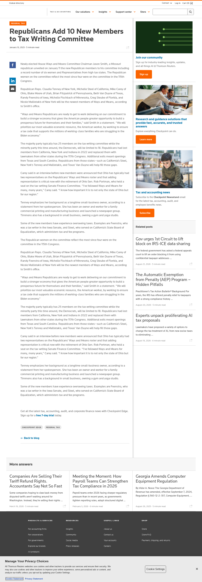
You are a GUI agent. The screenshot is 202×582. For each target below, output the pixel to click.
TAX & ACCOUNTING (60, 12)
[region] (101, 569)
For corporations (35, 534)
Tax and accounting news (153, 192)
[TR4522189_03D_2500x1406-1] (164, 37)
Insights (69, 529)
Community (71, 534)
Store (144, 529)
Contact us (108, 534)
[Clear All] (184, 12)
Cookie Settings (155, 569)
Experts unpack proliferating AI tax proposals (164, 318)
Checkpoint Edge (31, 427)
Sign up (144, 74)
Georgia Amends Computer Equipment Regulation (161, 478)
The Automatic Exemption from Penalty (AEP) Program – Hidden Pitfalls (163, 279)
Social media (72, 540)
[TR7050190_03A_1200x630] (164, 100)
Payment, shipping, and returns (156, 540)
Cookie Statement (14, 579)
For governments (36, 540)
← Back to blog (30, 438)
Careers (107, 546)
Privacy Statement (33, 579)
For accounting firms (37, 529)
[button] (85, 12)
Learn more (146, 139)
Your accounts (110, 540)
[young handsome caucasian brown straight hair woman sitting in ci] (164, 169)
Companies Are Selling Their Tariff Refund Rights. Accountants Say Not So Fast (35, 481)
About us (108, 529)
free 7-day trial (45, 415)
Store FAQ (146, 534)
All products (33, 551)
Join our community (149, 57)
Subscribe (145, 212)
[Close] (196, 568)
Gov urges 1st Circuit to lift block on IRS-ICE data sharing (163, 241)
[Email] (12, 88)
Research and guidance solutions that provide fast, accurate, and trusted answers (161, 122)
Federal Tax (18, 23)
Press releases (72, 546)
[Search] (190, 12)
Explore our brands (37, 546)
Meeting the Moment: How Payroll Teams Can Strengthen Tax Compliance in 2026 (100, 481)
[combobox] (173, 12)
